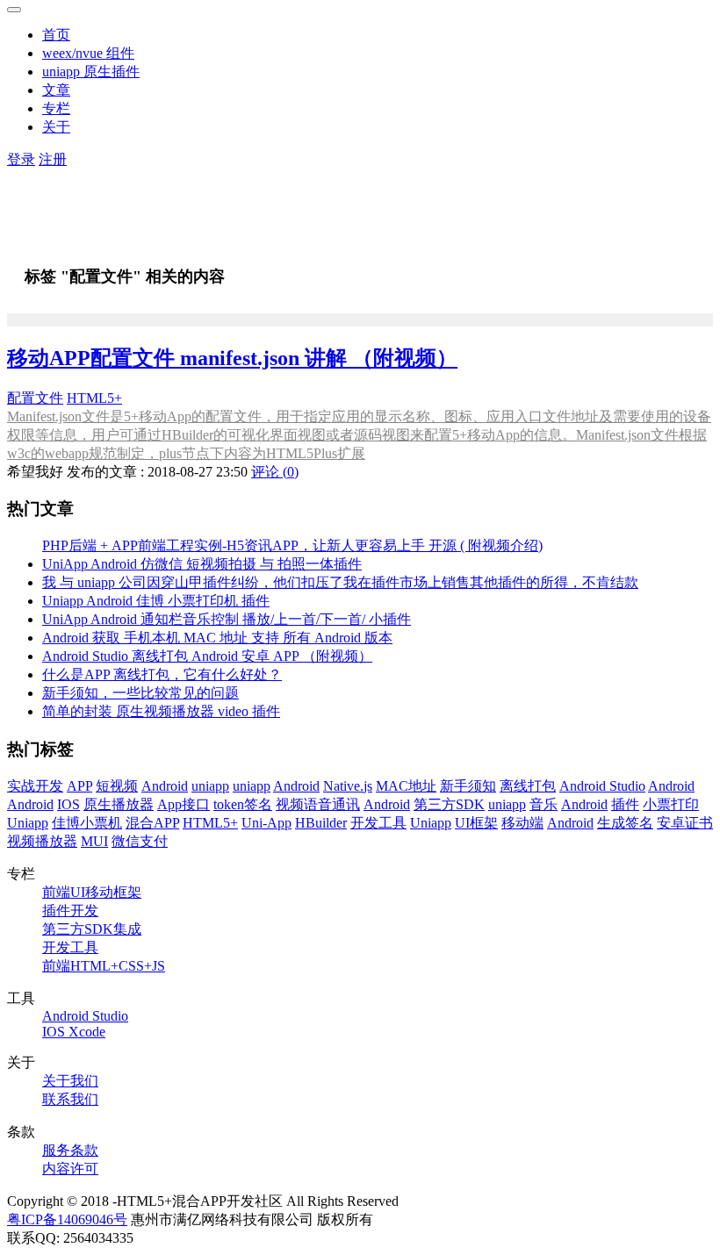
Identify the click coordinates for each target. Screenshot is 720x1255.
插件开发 (70, 910)
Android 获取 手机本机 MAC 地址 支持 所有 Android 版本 (217, 637)
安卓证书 (685, 822)
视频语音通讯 (318, 804)
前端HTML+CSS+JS (103, 965)
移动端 (522, 822)
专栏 (56, 108)
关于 (56, 126)
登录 (21, 159)
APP (79, 785)
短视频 (117, 785)
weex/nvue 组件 (88, 53)
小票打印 (671, 804)
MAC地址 (406, 785)
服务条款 (70, 1150)
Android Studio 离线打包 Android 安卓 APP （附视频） (207, 656)
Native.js (347, 785)
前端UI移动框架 (91, 892)
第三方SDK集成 (91, 929)
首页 (56, 34)
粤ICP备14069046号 (67, 1219)
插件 (625, 804)
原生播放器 (118, 804)
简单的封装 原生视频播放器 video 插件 (161, 711)
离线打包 (528, 785)
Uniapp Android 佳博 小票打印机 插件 (156, 600)
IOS (68, 804)
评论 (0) (275, 471)
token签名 (242, 804)
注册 (53, 159)
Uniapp (27, 822)
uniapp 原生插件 (91, 71)
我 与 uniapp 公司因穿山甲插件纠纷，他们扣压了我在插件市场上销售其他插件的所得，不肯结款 (340, 582)
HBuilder (321, 822)
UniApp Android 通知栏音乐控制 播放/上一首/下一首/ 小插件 (226, 619)
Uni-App (266, 822)
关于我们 (70, 1080)
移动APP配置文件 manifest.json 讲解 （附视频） (232, 358)
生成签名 (625, 822)
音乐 (543, 804)
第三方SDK (449, 804)
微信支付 (140, 841)
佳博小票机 (87, 822)
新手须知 (468, 785)
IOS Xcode (73, 1031)
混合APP (152, 822)
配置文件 (35, 398)
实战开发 (35, 785)
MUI (94, 841)
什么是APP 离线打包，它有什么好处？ (162, 674)
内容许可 (70, 1168)
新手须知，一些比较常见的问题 (140, 692)
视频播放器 (42, 841)
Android (164, 785)
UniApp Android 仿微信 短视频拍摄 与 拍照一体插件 (202, 563)
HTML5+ (94, 398)
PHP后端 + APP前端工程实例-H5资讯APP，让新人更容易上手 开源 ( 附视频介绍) (292, 545)
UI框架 (476, 822)
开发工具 (378, 822)
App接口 (183, 804)
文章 (56, 89)
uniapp (210, 785)
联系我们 (70, 1099)
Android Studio (602, 785)
